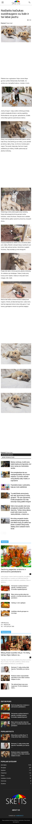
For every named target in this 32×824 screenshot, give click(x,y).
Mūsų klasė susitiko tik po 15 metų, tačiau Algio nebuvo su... (15, 654)
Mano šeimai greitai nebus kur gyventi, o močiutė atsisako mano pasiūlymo (21, 596)
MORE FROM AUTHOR (8, 457)
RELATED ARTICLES (7, 455)
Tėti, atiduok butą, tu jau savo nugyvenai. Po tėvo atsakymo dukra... (19, 686)
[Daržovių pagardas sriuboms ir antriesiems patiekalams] (16, 556)
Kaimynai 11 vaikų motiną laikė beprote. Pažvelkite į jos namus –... (20, 669)
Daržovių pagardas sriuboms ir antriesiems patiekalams (13, 570)
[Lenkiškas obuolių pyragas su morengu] (5, 613)
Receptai (3, 767)
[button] (29, 2)
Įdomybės (4, 765)
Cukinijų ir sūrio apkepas (18, 603)
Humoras (3, 781)
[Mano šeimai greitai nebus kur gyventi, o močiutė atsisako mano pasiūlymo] (5, 596)
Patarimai (3, 773)
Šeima (2, 775)
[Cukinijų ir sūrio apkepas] (5, 605)
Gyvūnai (3, 770)
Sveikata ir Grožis (6, 778)
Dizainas (3, 783)
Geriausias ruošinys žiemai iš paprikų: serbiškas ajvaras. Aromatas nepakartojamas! (19, 587)
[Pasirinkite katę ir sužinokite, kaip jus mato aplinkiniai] (5, 487)
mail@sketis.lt (19, 815)
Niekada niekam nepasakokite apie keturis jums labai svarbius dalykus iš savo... (20, 677)
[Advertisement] (16, 61)
